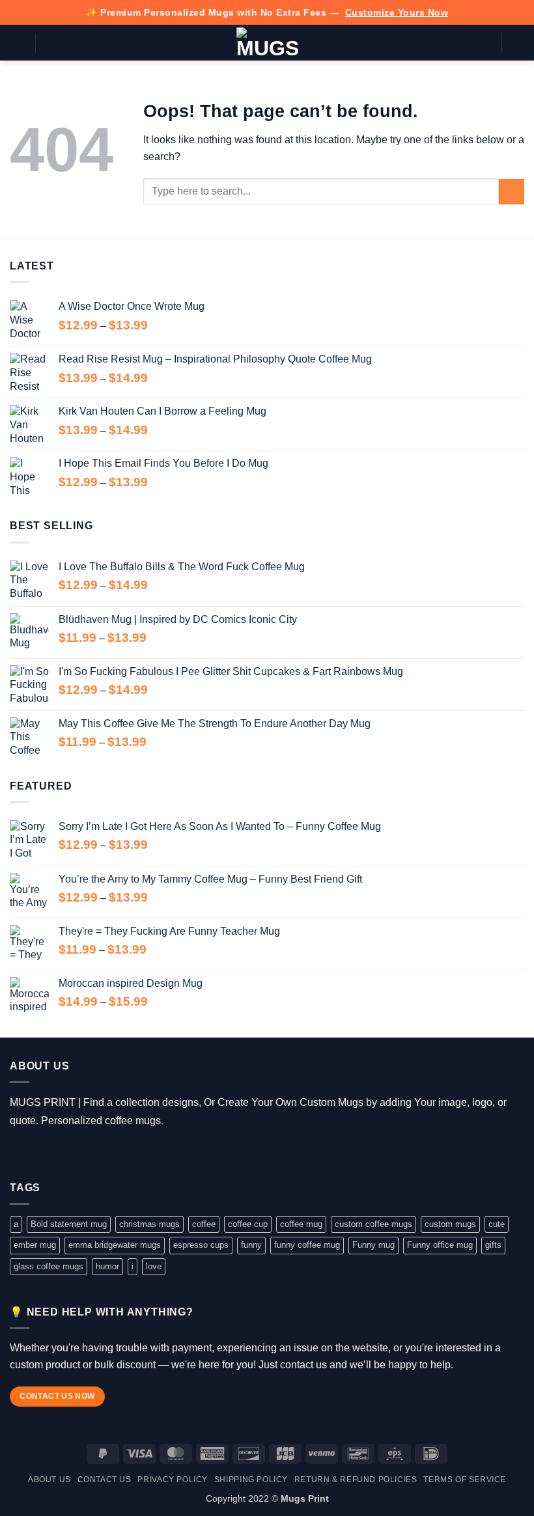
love (154, 1266)
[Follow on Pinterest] (95, 1153)
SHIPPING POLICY (251, 1479)
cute (496, 1224)
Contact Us (104, 1479)
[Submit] (511, 191)
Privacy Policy (172, 1479)
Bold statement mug (69, 1224)
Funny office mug (440, 1245)
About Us (49, 1479)
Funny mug (373, 1245)
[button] (17, 43)
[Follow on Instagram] (38, 1153)
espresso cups (201, 1245)
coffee (204, 1224)
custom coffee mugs (373, 1224)
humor (107, 1266)
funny (251, 1245)
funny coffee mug (307, 1245)
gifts (493, 1245)
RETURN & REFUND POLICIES (355, 1479)
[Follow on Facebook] (19, 1153)
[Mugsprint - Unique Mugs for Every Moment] (267, 43)
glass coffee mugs (48, 1266)
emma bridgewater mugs (114, 1245)
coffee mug (301, 1224)
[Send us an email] (76, 1153)
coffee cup (248, 1224)
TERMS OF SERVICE (464, 1479)
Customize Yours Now (397, 12)
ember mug (35, 1245)
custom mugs (450, 1224)
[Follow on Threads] (57, 1153)
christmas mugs (149, 1224)
